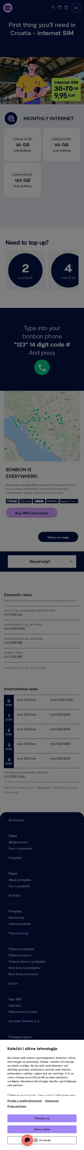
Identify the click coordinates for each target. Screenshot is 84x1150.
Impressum (52, 1100)
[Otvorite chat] (27, 1140)
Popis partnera (16, 1106)
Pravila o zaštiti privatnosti (24, 1100)
